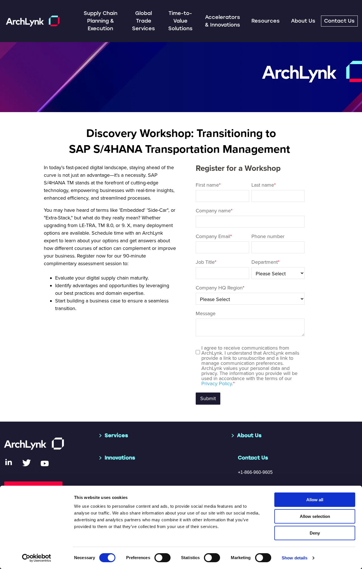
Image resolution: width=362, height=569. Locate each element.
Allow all (314, 499)
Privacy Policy (216, 383)
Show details (294, 557)
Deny (315, 533)
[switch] (162, 557)
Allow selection (315, 516)
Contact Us (339, 21)
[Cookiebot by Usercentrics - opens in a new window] (36, 558)
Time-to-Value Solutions (180, 21)
